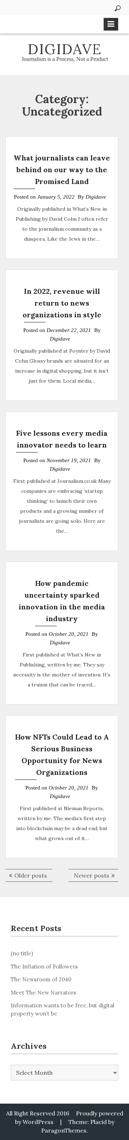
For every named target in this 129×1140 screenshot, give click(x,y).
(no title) (22, 953)
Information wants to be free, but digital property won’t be (62, 1009)
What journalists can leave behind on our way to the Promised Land (62, 169)
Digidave (65, 49)
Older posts (30, 875)
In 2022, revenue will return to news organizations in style (62, 303)
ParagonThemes (63, 1130)
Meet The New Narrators (43, 992)
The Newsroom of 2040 (41, 979)
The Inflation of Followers (44, 966)
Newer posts (91, 875)
